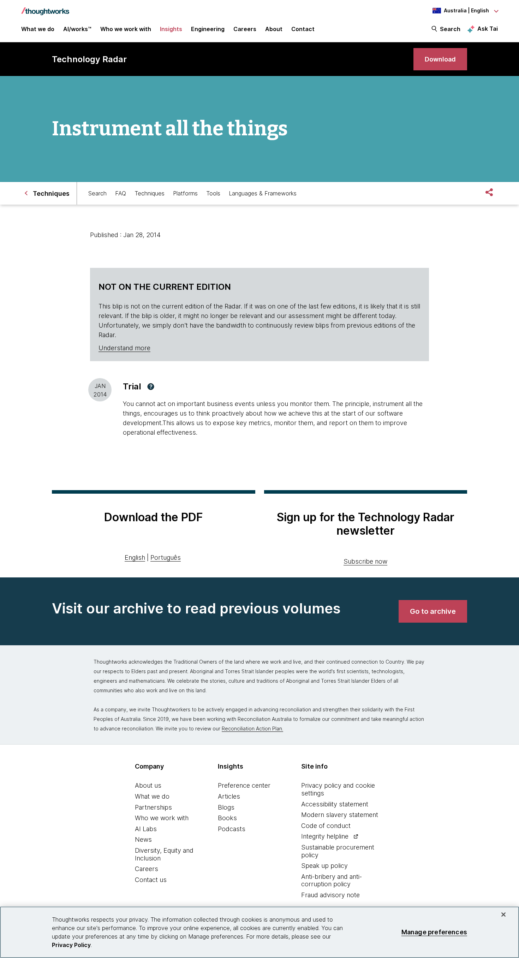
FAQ (120, 193)
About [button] (273, 29)
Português (165, 557)
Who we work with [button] (125, 29)
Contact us (151, 879)
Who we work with (162, 818)
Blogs (226, 807)
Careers (146, 868)
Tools (213, 193)
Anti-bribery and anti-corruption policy (331, 880)
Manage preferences (434, 932)
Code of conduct (326, 825)
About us (148, 785)
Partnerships (153, 807)
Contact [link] (303, 29)
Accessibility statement (334, 804)
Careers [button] (244, 29)
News (143, 839)
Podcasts (231, 829)
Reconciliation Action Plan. (252, 728)
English (135, 557)
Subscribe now (365, 561)
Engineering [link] (208, 29)
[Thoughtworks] (45, 8)
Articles (229, 796)
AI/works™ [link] (77, 29)
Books (227, 818)
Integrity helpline (324, 836)
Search (450, 29)
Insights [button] (171, 29)
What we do (152, 796)
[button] (150, 386)
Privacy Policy (71, 944)
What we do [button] (37, 29)
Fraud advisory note (330, 895)
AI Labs (146, 829)
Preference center (244, 785)
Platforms (185, 193)
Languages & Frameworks (263, 193)
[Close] (503, 914)
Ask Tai (487, 28)
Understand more (124, 348)
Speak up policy (324, 865)
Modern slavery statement (339, 814)
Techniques (150, 193)
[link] (440, 59)
